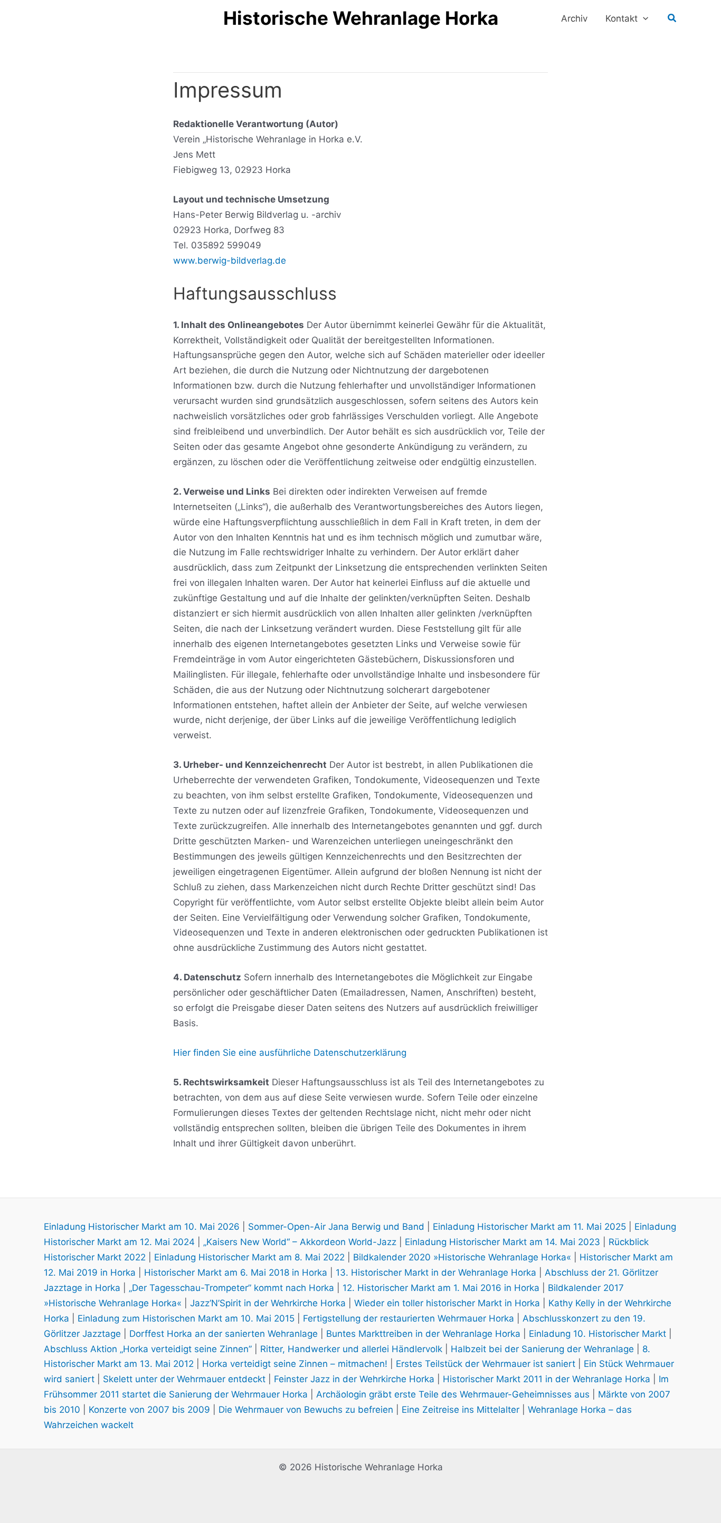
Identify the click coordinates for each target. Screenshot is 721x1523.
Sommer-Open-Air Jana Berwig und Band (336, 1226)
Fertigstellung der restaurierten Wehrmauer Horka (408, 1318)
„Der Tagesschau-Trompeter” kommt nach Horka (231, 1288)
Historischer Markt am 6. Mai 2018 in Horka (235, 1272)
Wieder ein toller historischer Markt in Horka (447, 1303)
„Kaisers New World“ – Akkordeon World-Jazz (299, 1242)
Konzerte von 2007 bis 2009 (149, 1409)
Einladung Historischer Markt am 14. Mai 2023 (502, 1242)
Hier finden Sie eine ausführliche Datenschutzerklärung (289, 1052)
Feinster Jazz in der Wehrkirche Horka (354, 1379)
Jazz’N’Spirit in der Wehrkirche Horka (268, 1303)
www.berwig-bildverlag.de (229, 260)
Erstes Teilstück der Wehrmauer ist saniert (485, 1363)
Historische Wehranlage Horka (360, 18)
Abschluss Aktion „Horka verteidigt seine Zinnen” (148, 1349)
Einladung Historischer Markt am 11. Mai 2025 (529, 1226)
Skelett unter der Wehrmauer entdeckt (184, 1379)
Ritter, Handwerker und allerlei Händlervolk (351, 1349)
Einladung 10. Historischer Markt (597, 1333)
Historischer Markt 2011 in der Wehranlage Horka (546, 1379)
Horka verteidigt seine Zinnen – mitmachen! (294, 1363)
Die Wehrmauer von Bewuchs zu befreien (306, 1409)
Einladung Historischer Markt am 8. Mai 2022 (249, 1257)
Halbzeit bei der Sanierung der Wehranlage (542, 1349)
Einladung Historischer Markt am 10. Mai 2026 (142, 1226)
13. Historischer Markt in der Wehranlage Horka (436, 1272)
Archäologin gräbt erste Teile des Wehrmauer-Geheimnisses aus (453, 1394)
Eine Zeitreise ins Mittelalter (460, 1409)
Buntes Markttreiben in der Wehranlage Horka (423, 1333)
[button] (643, 18)
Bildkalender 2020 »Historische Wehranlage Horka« (462, 1257)
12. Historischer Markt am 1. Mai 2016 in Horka (441, 1288)
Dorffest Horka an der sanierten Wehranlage (223, 1333)
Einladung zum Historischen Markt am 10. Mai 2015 (186, 1318)
